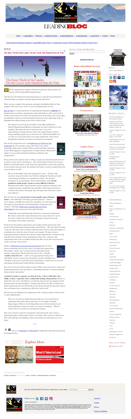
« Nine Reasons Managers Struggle (19, 43)
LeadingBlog (28, 36)
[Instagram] (114, 83)
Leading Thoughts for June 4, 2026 (117, 191)
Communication (114, 216)
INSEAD (54, 110)
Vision (111, 329)
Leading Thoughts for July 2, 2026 (117, 131)
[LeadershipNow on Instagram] (5, 330)
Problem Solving (114, 317)
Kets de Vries (9, 110)
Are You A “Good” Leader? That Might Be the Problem (117, 187)
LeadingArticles (81, 36)
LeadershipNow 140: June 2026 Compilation (117, 140)
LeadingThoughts (50, 36)
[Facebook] (115, 79)
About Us (97, 398)
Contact (105, 36)
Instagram (23, 330)
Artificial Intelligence (115, 203)
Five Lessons (113, 236)
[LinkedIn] (123, 79)
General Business (114, 242)
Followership (113, 239)
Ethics (111, 234)
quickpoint (112, 337)
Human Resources (114, 248)
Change (111, 213)
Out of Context (113, 305)
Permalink (6, 375)
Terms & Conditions (100, 411)
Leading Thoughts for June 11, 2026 (117, 173)
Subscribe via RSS (117, 346)
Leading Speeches (114, 271)
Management (53, 375)
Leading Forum (113, 268)
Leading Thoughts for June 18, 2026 (117, 169)
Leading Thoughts (114, 274)
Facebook (33, 330)
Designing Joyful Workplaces (114, 157)
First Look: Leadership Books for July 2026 (116, 135)
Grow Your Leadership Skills (87, 169)
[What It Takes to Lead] (50, 362)
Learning (111, 282)
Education (112, 225)
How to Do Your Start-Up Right (87, 133)
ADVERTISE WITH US (87, 59)
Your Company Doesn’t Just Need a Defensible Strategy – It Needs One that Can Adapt (117, 180)
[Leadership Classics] (87, 215)
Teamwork (112, 320)
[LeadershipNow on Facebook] (9, 330)
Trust (110, 326)
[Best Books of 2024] (87, 87)
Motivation (112, 297)
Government (113, 245)
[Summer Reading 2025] (87, 106)
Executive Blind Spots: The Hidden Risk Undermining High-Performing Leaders (117, 163)
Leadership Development (43, 375)
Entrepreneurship (114, 231)
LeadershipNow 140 (115, 265)
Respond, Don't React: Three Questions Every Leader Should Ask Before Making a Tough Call (117, 124)
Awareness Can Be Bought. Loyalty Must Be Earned (117, 148)
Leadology (112, 280)
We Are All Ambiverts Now (117, 144)
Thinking (111, 323)
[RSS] (111, 83)
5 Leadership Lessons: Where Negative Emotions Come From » (75, 43)
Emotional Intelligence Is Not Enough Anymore (116, 118)
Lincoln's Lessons (114, 285)
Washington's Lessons (116, 331)
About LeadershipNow (115, 70)
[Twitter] (111, 79)
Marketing (112, 291)
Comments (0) (13, 375)
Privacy (96, 407)
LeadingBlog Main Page (42, 43)
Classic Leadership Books (87, 216)
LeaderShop (94, 36)
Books (111, 206)
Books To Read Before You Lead (117, 210)
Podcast (39, 36)
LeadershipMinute (66, 36)
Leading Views (113, 277)
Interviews (112, 251)
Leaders (28, 375)
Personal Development (116, 308)
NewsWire (112, 303)
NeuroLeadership (114, 300)
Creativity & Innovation (116, 219)
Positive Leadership (115, 314)
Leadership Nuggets (115, 262)
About (113, 36)
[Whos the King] (19, 362)
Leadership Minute (87, 193)
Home (18, 36)
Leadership (33, 375)
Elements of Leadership (116, 228)
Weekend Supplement (115, 334)
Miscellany (112, 294)
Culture (111, 222)
